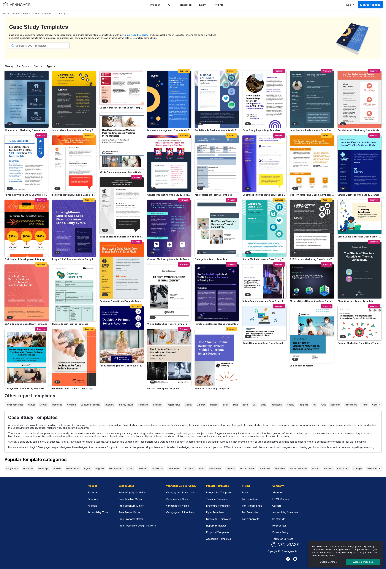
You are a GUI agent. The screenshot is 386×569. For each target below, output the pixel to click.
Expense (201, 404)
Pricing (218, 4)
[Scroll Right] (379, 404)
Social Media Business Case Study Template (264, 259)
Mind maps (43, 468)
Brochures (28, 468)
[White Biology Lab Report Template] (169, 292)
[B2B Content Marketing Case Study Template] (312, 228)
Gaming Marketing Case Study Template (360, 343)
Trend (364, 404)
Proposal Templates (217, 532)
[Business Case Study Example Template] (122, 270)
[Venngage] (285, 544)
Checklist (230, 468)
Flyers (87, 468)
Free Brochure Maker (131, 505)
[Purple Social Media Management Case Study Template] (217, 292)
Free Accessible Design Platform (137, 525)
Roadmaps (157, 468)
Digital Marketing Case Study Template (264, 343)
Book (245, 404)
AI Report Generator (21, 13)
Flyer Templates (215, 512)
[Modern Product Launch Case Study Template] (74, 357)
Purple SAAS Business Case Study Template (74, 259)
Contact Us (278, 518)
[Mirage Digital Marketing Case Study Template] (312, 281)
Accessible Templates (218, 538)
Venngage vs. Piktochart (180, 512)
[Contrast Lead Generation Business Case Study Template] (264, 163)
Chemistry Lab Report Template (356, 301)
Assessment (351, 404)
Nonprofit (71, 404)
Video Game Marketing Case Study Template (360, 236)
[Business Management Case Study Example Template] (169, 99)
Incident (214, 404)
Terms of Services (282, 538)
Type (49, 66)
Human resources (14, 404)
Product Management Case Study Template (122, 365)
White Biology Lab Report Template (167, 324)
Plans (202, 468)
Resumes (143, 468)
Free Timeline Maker (130, 499)
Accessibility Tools (97, 512)
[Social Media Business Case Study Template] (264, 228)
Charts (130, 468)
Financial (157, 404)
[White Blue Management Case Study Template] (122, 141)
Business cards (247, 468)
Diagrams (99, 468)
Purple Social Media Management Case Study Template (217, 324)
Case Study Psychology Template (261, 130)
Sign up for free (370, 4)
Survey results (126, 404)
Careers (276, 505)
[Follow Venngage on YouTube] (295, 559)
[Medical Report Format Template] (217, 163)
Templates (185, 4)
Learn (202, 4)
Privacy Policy (280, 532)
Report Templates (43, 13)
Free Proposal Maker (131, 518)
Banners (328, 468)
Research (335, 404)
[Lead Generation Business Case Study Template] (312, 99)
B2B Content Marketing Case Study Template (312, 259)
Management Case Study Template (24, 388)
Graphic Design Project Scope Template (122, 107)
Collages (357, 468)
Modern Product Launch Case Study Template (74, 388)
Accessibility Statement (285, 512)
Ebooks (316, 468)
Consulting (143, 404)
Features (92, 492)
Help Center (279, 525)
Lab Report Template (302, 365)
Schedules (265, 468)
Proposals (190, 468)
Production (276, 404)
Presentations (72, 468)
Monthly (43, 404)
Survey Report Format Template (70, 324)
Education (280, 468)
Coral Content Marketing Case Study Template (360, 130)
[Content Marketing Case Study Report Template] (169, 163)
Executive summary (90, 404)
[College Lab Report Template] (217, 228)
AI (169, 4)
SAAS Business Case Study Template (26, 324)
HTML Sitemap (281, 499)
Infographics (12, 468)
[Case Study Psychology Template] (264, 99)
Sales (225, 404)
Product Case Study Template (212, 388)
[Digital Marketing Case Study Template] (264, 323)
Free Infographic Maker (132, 492)
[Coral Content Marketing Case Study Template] (360, 99)
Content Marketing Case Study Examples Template (312, 194)
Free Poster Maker (129, 512)
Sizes (37, 66)
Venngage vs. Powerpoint (180, 492)
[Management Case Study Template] (27, 357)
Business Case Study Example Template (122, 301)
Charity (188, 404)
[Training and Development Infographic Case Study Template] (27, 228)
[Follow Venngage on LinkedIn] (288, 559)
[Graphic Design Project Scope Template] (122, 88)
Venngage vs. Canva (177, 499)
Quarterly (109, 404)
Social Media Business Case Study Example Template (74, 130)
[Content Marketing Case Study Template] (169, 228)
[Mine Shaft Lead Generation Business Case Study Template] (122, 205)
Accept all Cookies (363, 562)
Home (6, 13)
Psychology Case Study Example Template (27, 194)
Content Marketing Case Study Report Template (169, 194)
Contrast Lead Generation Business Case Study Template (264, 194)
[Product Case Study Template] (217, 357)
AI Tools (92, 505)
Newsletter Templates (218, 518)
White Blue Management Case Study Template (122, 172)
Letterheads (174, 468)
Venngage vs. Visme (177, 505)
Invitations (372, 468)
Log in (350, 4)
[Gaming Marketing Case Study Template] (360, 323)
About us (277, 492)
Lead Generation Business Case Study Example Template (74, 194)
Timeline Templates (217, 499)
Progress (303, 404)
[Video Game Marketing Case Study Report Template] (264, 281)
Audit (323, 404)
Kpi (314, 404)
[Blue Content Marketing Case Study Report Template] (27, 99)
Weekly (290, 404)
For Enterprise (250, 512)
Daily (263, 404)
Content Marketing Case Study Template (169, 259)
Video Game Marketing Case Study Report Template (264, 301)
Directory (92, 499)
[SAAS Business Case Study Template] (27, 292)
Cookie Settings (328, 562)
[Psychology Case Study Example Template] (27, 163)
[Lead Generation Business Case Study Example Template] (74, 163)
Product (155, 4)
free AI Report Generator (136, 35)
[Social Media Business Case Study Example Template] (74, 99)
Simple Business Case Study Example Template (360, 194)
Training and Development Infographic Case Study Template (27, 259)
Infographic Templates (219, 492)
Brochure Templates (218, 505)
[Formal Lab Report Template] (169, 357)
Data (235, 404)
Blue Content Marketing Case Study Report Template (27, 130)
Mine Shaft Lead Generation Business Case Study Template (122, 236)
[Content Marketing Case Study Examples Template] (312, 163)
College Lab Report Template (211, 259)
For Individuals (250, 499)
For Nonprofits (250, 518)
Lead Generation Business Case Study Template (312, 130)
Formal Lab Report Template (163, 388)
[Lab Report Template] (312, 334)
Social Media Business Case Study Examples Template (217, 130)
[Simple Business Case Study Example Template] (360, 163)
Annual (31, 404)
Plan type (22, 66)
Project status (173, 404)
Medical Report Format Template (213, 194)
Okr (254, 404)
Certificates (343, 468)
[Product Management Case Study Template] (122, 334)
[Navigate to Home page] (16, 4)
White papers (116, 468)
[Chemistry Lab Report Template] (360, 270)
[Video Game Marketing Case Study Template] (360, 217)
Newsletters (215, 468)
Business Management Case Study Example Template (169, 130)
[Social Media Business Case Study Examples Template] (217, 99)
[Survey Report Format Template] (74, 292)
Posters (57, 468)
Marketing (57, 404)
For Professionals (252, 505)
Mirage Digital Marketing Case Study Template (312, 301)
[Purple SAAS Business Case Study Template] (74, 228)
